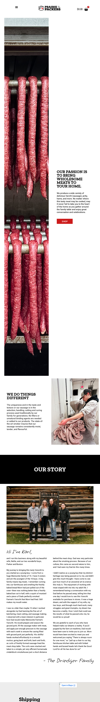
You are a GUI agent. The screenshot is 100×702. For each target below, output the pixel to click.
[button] (16, 7)
